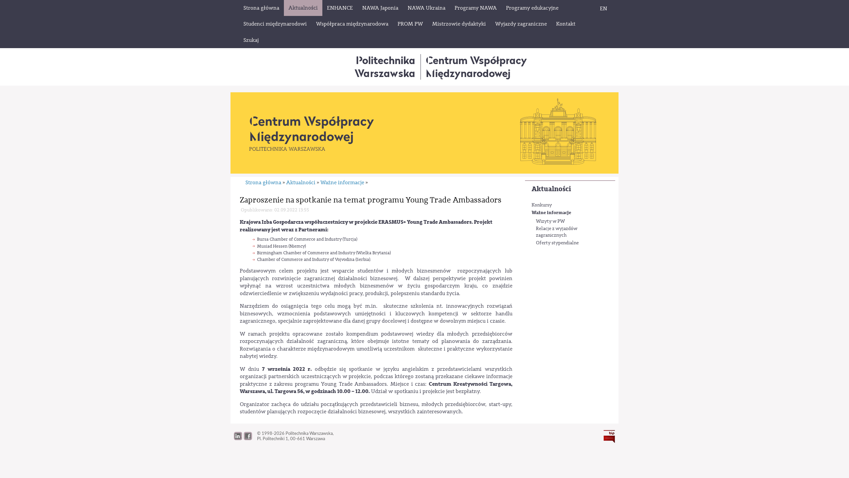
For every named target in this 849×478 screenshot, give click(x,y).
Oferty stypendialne (557, 243)
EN (603, 8)
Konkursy (542, 205)
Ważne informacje (551, 212)
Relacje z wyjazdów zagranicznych (556, 232)
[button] (248, 438)
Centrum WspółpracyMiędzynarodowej (476, 66)
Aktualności (551, 189)
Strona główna (263, 182)
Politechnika (385, 66)
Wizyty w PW (550, 221)
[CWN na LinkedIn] (238, 438)
